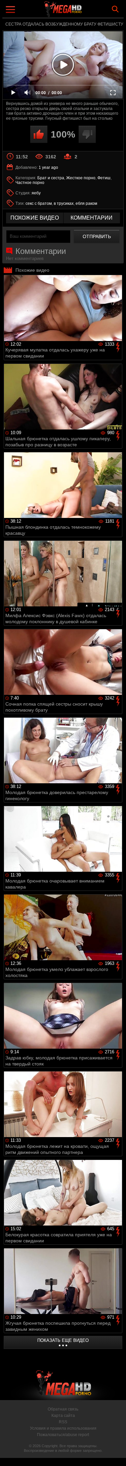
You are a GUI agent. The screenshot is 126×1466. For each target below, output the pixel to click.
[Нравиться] (38, 134)
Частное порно (29, 182)
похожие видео (34, 218)
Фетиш (104, 178)
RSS (63, 1422)
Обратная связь (63, 1409)
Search (115, 9)
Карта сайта (63, 1415)
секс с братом (39, 203)
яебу (36, 193)
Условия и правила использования (63, 1428)
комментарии (92, 218)
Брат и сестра (50, 178)
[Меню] (11, 10)
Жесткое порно (80, 178)
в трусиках (64, 203)
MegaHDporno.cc (81, 11)
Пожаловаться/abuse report (63, 1434)
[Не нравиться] (87, 134)
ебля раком (86, 203)
